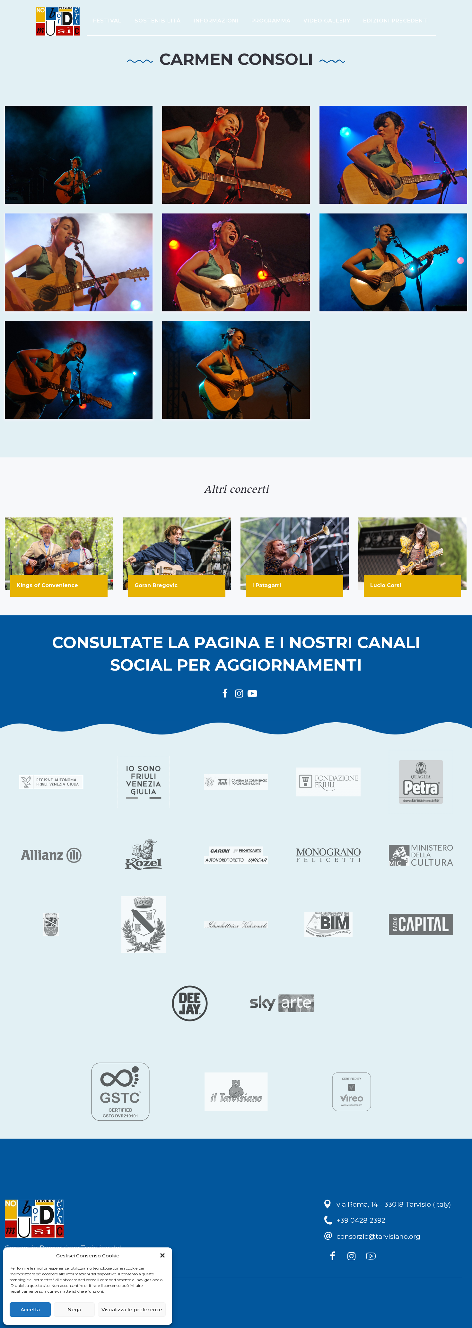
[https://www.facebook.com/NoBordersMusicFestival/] (334, 1258)
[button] (162, 1255)
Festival (107, 21)
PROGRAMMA (271, 21)
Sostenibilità (158, 21)
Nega (74, 1309)
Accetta (30, 1309)
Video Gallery (326, 21)
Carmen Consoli (236, 59)
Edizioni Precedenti (396, 21)
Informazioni (216, 21)
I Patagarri (266, 585)
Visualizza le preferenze (131, 1309)
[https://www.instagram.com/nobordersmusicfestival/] (353, 1258)
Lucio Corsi (385, 585)
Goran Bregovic (156, 585)
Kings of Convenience (47, 585)
